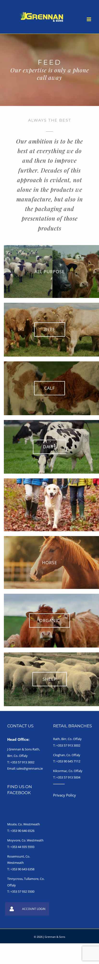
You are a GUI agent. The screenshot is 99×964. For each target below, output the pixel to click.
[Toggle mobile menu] (89, 19)
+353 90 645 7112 (68, 761)
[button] (12, 909)
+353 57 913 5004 (68, 777)
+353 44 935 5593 (22, 847)
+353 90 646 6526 (22, 830)
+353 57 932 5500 (22, 891)
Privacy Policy (64, 795)
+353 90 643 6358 (22, 869)
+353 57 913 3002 (22, 762)
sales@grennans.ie (29, 768)
